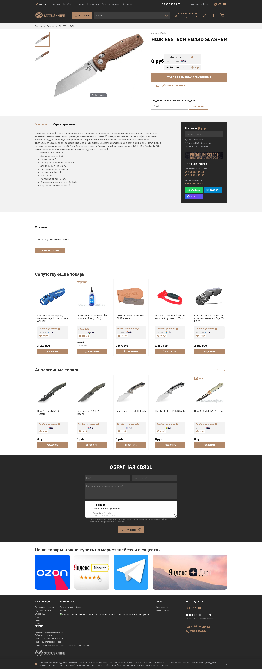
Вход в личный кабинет (70, 607)
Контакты (127, 4)
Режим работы (162, 610)
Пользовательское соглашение (49, 632)
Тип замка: (45, 172)
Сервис (38, 620)
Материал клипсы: (49, 179)
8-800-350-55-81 (171, 4)
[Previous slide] (56, 65)
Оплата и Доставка (111, 4)
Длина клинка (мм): (50, 156)
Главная (38, 26)
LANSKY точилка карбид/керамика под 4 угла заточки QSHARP (52, 318)
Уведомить (209, 351)
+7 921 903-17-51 (194, 172)
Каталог (84, 15)
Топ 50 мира (68, 4)
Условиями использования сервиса (156, 665)
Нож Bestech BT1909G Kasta (170, 411)
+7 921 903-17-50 (194, 175)
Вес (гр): (44, 175)
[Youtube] (224, 4)
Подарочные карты (43, 610)
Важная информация (44, 607)
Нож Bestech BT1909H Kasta (131, 411)
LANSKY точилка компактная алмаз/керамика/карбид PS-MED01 (209, 318)
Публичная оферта (43, 635)
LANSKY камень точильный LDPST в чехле (130, 317)
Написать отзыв (50, 250)
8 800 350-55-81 (194, 183)
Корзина (64, 610)
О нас (37, 623)
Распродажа (93, 4)
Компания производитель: (54, 182)
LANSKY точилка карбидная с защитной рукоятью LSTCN (170, 317)
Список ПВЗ (40, 614)
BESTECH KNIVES (66, 26)
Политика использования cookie (49, 642)
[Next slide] (140, 65)
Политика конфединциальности (49, 638)
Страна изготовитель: (51, 185)
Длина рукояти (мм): (51, 165)
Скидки (38, 617)
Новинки (56, 4)
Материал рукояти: (50, 169)
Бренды (80, 4)
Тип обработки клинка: (52, 162)
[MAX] (215, 4)
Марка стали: (47, 159)
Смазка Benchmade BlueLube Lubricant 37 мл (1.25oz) (92, 317)
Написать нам (162, 607)
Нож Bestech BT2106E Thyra (209, 411)
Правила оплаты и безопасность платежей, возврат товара (62, 645)
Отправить (198, 106)
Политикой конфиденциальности (123, 665)
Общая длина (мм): (50, 152)
